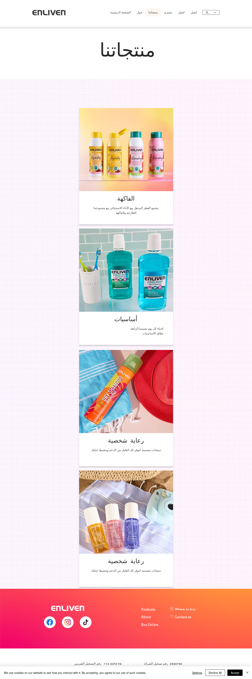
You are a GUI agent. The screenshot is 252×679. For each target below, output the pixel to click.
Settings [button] (197, 673)
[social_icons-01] (50, 622)
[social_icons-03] (85, 622)
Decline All (215, 673)
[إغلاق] (247, 673)
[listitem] (126, 166)
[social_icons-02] (67, 622)
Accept (235, 673)
